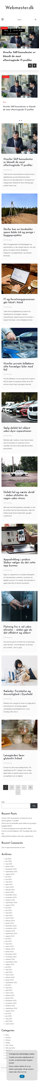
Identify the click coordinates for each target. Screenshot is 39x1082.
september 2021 (11, 987)
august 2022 (10, 969)
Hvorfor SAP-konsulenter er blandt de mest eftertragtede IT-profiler (18, 166)
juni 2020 (9, 1020)
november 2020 (11, 1007)
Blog (6, 30)
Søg (3, 806)
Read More (12, 70)
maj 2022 (9, 974)
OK (22, 1076)
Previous (30, 70)
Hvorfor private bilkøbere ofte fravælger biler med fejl (19, 370)
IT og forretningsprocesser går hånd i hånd (16, 833)
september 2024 (11, 907)
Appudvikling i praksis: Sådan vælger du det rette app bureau (19, 566)
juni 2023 (9, 945)
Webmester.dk (19, 8)
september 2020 (11, 1012)
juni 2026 (9, 865)
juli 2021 (8, 989)
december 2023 (11, 930)
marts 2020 (10, 1028)
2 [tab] (19, 124)
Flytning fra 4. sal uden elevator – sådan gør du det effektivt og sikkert (18, 634)
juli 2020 (8, 1018)
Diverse (8, 1042)
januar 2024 (10, 927)
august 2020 (10, 1015)
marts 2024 (10, 922)
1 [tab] (17, 124)
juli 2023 (8, 943)
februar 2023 (10, 953)
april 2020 (9, 1025)
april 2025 (9, 889)
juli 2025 (8, 881)
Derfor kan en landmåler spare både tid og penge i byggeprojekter (18, 60)
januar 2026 (10, 871)
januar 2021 (10, 1002)
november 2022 (11, 961)
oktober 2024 (10, 904)
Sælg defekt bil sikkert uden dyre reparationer (17, 840)
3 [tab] (21, 124)
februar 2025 (10, 894)
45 (30, 792)
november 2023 (11, 932)
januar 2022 (10, 984)
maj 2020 (9, 1023)
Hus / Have (9, 1049)
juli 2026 (8, 863)
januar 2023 (10, 956)
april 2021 (9, 994)
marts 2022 (10, 979)
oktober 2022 (10, 963)
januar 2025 (10, 896)
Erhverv (8, 1044)
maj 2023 (9, 948)
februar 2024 (10, 925)
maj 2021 (9, 992)
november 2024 (11, 901)
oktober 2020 (10, 1010)
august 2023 (10, 940)
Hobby (8, 1047)
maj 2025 (9, 886)
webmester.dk (13, 34)
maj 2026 (9, 868)
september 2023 (11, 938)
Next (34, 70)
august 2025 (10, 878)
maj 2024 (9, 917)
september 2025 (11, 876)
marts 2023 (10, 951)
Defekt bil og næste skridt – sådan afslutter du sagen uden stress (19, 499)
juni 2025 (9, 883)
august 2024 (10, 909)
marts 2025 (10, 891)
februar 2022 (10, 981)
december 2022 (11, 958)
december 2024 (11, 899)
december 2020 (11, 1005)
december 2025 (11, 873)
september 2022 (11, 966)
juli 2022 (8, 971)
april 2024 (9, 920)
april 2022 (9, 976)
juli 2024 (8, 912)
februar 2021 (10, 999)
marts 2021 (10, 997)
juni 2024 (9, 914)
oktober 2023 (10, 935)
